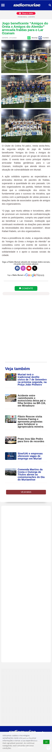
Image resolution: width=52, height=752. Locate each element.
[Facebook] (17, 268)
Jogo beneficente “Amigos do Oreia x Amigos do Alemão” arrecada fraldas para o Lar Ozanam (25, 28)
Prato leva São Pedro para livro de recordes (31, 440)
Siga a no (16, 275)
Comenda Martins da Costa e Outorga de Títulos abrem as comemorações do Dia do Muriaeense (31, 474)
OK (46, 742)
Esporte (32, 17)
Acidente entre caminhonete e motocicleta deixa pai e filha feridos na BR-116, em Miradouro (32, 400)
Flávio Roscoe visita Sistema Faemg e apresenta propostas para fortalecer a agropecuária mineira (30, 421)
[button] (3, 5)
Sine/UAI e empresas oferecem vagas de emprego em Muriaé (30, 456)
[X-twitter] (34, 268)
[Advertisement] (26, 584)
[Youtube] (28, 268)
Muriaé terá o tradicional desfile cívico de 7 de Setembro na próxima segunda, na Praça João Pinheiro (32, 379)
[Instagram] (23, 268)
